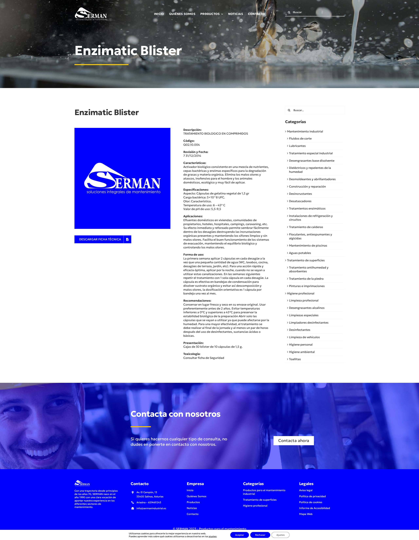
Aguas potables (300, 253)
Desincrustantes (300, 194)
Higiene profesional (300, 293)
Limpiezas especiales (304, 315)
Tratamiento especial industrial (311, 153)
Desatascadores (300, 201)
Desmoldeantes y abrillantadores (312, 179)
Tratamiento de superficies (306, 260)
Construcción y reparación (307, 186)
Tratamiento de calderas (306, 227)
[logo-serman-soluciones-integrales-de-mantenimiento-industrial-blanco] (90, 8)
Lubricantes (297, 146)
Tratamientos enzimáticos (307, 208)
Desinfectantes (299, 330)
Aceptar (239, 534)
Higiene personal (301, 344)
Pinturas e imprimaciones (307, 286)
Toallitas (295, 359)
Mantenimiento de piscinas (308, 245)
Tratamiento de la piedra (306, 278)
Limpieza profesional (304, 300)
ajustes (213, 536)
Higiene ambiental (302, 352)
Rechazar (260, 534)
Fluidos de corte (300, 138)
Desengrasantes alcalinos (307, 308)
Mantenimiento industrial (305, 131)
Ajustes (280, 534)
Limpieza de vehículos (304, 337)
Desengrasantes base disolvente (311, 160)
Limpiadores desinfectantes (308, 322)
